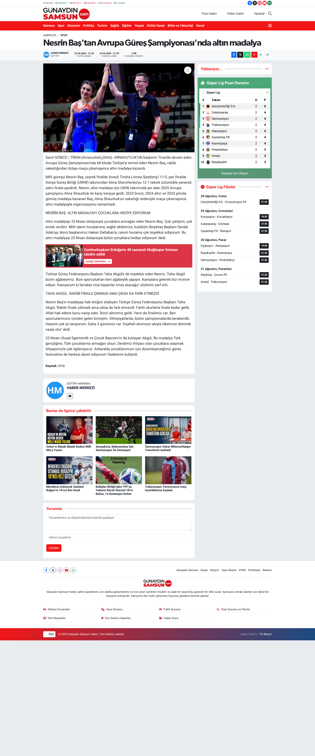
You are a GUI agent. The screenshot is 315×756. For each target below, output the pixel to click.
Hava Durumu (114, 609)
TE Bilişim (265, 634)
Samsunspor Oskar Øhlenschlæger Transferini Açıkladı (168, 448)
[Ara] (270, 13)
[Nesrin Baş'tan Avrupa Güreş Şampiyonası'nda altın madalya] (119, 107)
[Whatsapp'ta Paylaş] (247, 55)
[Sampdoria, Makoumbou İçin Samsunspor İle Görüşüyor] (119, 430)
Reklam (267, 570)
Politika (88, 25)
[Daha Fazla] (254, 55)
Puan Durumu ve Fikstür (235, 609)
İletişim (214, 570)
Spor (61, 25)
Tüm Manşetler (56, 618)
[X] (53, 570)
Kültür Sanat (156, 25)
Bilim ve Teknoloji (180, 25)
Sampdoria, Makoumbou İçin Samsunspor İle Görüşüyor (115, 448)
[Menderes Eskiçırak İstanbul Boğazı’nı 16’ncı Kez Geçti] (69, 470)
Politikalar (254, 570)
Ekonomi (73, 25)
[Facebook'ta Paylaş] (233, 55)
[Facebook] (46, 570)
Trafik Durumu (171, 609)
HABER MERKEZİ (81, 388)
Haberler (49, 35)
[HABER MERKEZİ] (55, 390)
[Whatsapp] (73, 570)
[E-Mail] (70, 396)
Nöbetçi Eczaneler (59, 609)
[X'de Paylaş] (240, 55)
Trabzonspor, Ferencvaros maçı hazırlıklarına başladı (165, 488)
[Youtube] (66, 570)
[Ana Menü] (270, 25)
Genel (200, 25)
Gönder (54, 548)
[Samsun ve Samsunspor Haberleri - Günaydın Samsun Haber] (66, 13)
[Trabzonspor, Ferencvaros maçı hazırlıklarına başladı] (168, 470)
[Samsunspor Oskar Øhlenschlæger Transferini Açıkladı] (168, 430)
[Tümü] (267, 69)
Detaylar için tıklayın (234, 173)
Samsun (49, 25)
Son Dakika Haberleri (118, 618)
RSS (51, 634)
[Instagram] (60, 570)
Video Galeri (235, 13)
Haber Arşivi (171, 618)
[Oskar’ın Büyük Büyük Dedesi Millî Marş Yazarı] (69, 430)
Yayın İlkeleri (229, 570)
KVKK (242, 570)
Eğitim (126, 25)
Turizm (102, 25)
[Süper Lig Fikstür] (267, 187)
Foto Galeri (209, 13)
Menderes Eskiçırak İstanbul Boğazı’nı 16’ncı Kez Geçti (65, 488)
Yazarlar (259, 13)
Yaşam (139, 25)
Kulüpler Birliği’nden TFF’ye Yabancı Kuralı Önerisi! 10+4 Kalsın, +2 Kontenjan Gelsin (114, 490)
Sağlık (114, 25)
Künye (204, 570)
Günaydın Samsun (187, 570)
